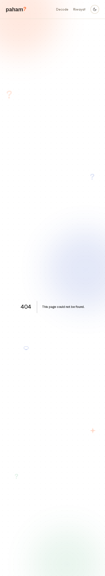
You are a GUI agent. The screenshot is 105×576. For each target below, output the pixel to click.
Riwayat (79, 9)
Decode (62, 9)
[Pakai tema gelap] (94, 9)
